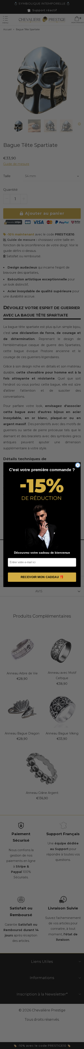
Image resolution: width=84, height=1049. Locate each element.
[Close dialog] (78, 465)
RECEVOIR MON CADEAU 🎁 (42, 577)
